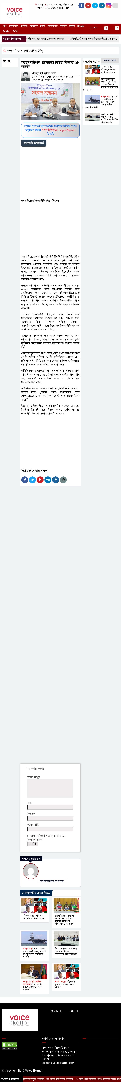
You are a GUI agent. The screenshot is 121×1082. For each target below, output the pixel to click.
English (6, 31)
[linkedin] (102, 5)
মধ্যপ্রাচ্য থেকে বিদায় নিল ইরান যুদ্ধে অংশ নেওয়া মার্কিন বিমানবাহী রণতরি (34, 952)
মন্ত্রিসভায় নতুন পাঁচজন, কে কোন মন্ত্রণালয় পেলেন (34, 917)
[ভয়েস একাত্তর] (15, 11)
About (74, 1011)
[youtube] (109, 5)
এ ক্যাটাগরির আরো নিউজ (36, 893)
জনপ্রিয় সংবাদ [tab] (110, 60)
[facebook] (81, 5)
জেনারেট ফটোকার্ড (34, 143)
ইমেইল (31, 814)
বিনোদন (63, 26)
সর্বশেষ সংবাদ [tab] (91, 62)
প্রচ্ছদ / (11, 51)
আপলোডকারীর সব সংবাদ (52, 881)
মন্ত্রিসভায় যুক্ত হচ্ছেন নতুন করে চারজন (65, 984)
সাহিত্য (72, 26)
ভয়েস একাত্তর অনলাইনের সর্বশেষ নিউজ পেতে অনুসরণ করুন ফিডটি (50, 130)
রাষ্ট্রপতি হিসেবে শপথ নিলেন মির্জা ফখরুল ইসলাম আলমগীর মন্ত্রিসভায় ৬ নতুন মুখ (64, 919)
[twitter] (88, 5)
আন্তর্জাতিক (13, 26)
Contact (56, 1011)
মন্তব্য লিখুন (33, 777)
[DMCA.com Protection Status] (10, 1046)
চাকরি (42, 26)
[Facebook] (24, 479)
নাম (29, 803)
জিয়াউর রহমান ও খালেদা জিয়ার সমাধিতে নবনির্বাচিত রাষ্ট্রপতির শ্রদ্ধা (66, 951)
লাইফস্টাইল (52, 26)
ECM (15, 31)
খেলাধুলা (22, 51)
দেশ (4, 26)
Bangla (80, 26)
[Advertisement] (50, 173)
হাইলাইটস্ (37, 51)
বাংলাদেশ (34, 26)
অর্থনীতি (24, 26)
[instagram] (95, 5)
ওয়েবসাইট (33, 825)
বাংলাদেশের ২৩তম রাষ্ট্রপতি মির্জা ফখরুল (32, 985)
